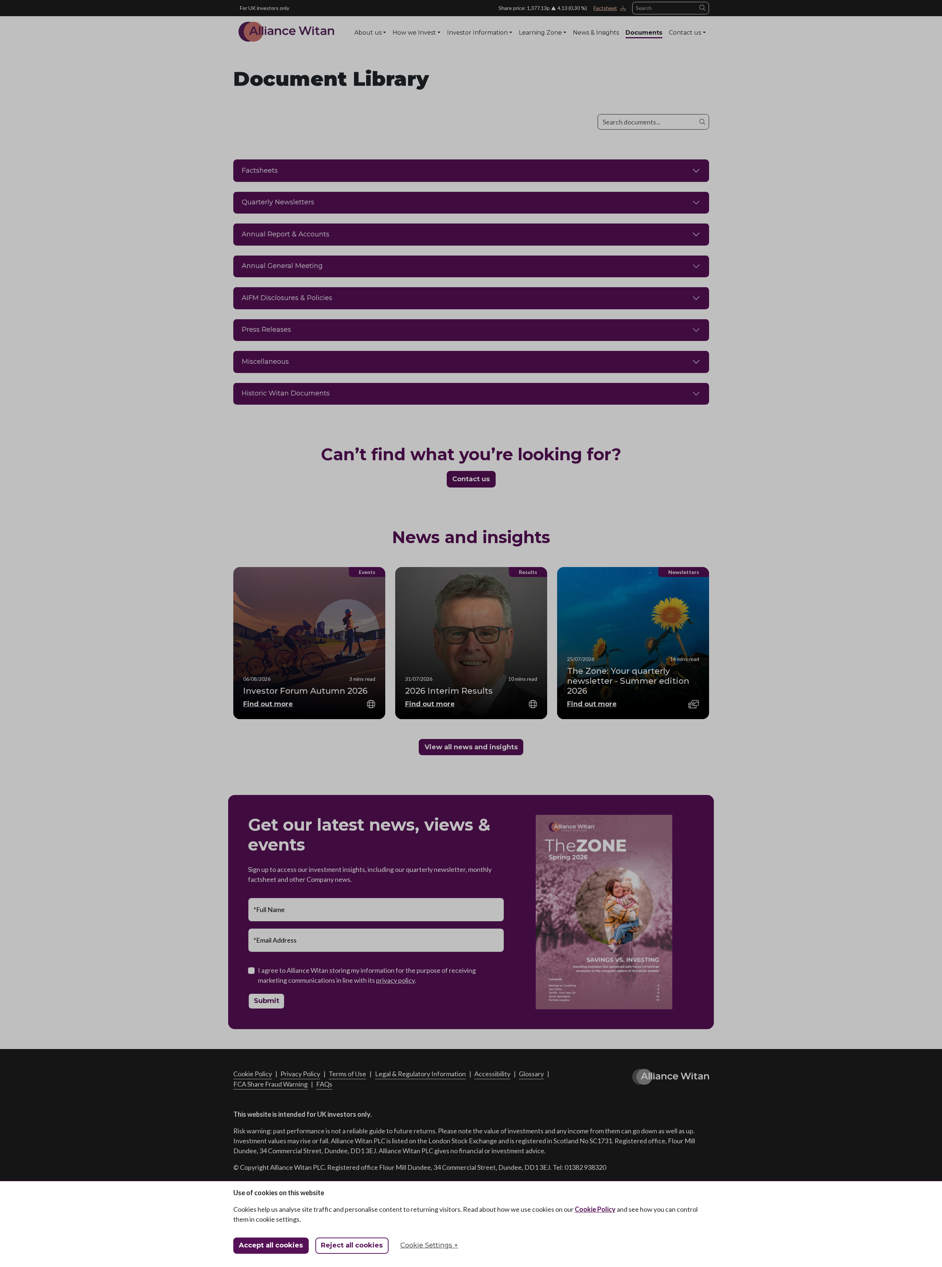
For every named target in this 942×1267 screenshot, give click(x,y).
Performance (463, 47)
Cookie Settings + (429, 1245)
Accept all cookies (271, 1245)
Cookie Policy (595, 1209)
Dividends (499, 47)
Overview (366, 47)
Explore (528, 47)
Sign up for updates (682, 47)
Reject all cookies (352, 1245)
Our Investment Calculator (578, 47)
